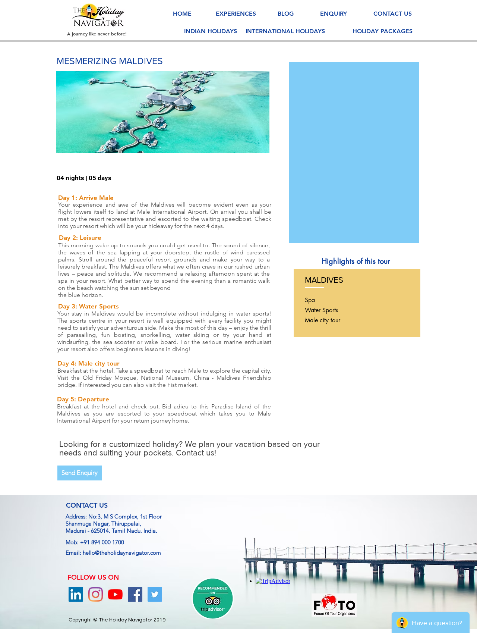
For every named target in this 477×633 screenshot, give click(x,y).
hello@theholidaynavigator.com (122, 552)
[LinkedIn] (76, 594)
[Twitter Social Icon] (155, 594)
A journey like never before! (97, 34)
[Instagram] (95, 594)
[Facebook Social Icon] (135, 594)
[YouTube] (115, 594)
